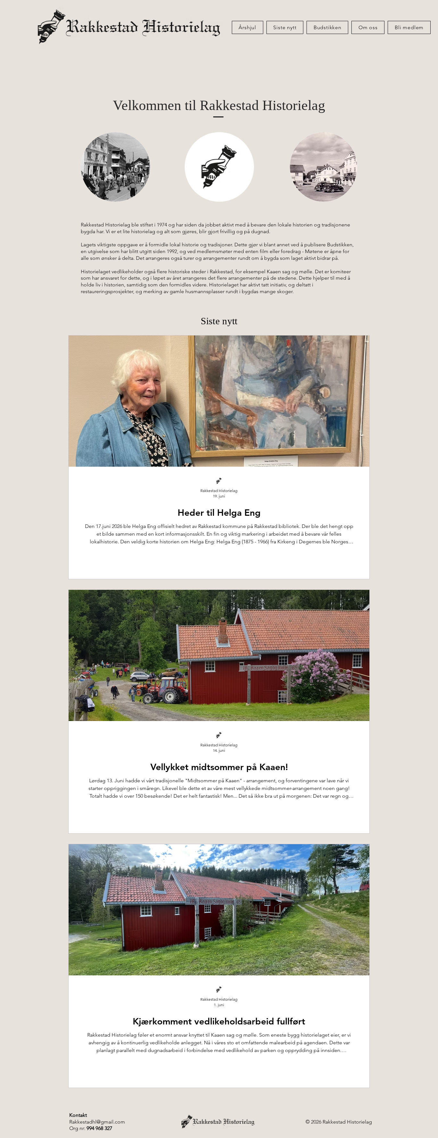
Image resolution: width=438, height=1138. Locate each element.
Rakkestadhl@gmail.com (97, 1122)
